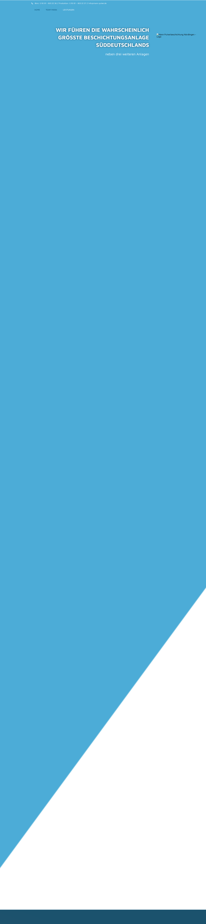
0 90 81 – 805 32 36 (48, 3)
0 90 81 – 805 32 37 (77, 3)
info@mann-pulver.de (97, 3)
